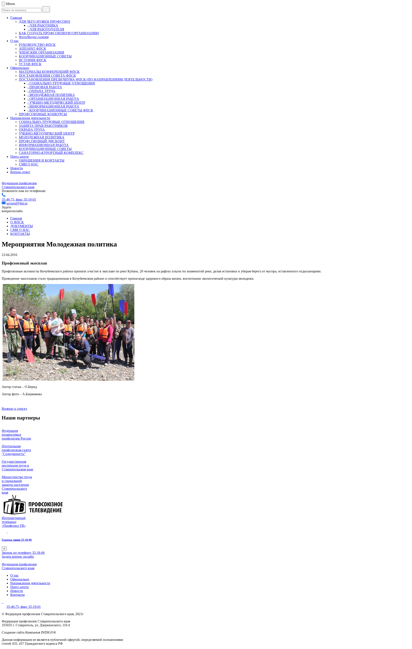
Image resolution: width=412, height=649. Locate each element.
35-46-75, (9, 199)
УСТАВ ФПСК (30, 64)
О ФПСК (17, 222)
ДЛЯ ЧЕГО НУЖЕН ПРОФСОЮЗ (44, 21)
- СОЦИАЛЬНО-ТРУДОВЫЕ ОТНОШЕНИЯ (61, 83)
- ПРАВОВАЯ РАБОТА (44, 87)
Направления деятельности (30, 118)
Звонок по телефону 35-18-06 (23, 552)
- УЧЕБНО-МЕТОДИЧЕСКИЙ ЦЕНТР (56, 102)
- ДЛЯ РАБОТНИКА (42, 25)
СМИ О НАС (28, 164)
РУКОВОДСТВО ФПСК (37, 45)
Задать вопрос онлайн (18, 556)
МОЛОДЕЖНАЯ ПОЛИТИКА (41, 137)
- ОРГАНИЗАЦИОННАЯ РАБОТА (53, 99)
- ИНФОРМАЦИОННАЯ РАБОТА (53, 106)
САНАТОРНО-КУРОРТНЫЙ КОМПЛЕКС (51, 153)
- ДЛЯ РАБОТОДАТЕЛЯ (45, 29)
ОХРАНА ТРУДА (32, 129)
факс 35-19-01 (26, 199)
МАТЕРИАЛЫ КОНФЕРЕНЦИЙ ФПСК (49, 72)
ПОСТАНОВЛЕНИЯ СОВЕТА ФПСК (47, 75)
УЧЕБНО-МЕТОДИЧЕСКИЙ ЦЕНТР (47, 133)
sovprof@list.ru (16, 203)
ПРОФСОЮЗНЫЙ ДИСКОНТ (42, 141)
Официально (19, 68)
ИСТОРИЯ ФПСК (32, 60)
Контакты (17, 594)
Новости (16, 168)
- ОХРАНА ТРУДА (41, 91)
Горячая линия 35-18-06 (17, 539)
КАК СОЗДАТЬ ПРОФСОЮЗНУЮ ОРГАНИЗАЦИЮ (59, 33)
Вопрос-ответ (20, 172)
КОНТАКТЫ (20, 234)
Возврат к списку (14, 408)
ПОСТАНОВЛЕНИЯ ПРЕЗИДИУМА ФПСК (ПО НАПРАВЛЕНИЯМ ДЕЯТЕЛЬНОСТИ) (85, 79)
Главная (16, 18)
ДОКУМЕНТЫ (21, 226)
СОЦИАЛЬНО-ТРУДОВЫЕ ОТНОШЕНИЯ (51, 122)
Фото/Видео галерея (33, 37)
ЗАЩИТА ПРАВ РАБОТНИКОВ (43, 126)
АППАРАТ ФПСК (32, 48)
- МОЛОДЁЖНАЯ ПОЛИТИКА (51, 95)
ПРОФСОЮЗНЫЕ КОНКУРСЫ (43, 114)
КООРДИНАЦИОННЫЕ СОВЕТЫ (45, 56)
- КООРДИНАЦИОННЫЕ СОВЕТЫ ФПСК (60, 110)
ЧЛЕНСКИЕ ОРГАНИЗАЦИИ (41, 52)
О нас (14, 41)
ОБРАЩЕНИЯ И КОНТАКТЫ (41, 160)
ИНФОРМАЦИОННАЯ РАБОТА (44, 145)
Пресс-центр (19, 156)
